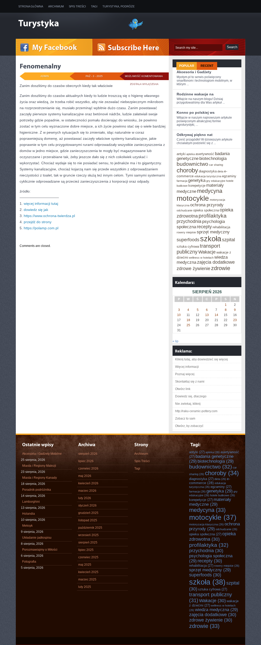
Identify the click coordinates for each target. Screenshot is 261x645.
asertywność (204, 154)
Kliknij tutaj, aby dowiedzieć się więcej (201, 359)
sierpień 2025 (87, 542)
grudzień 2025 (88, 513)
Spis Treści (77, 6)
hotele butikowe (222, 495)
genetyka (196, 180)
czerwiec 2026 (88, 468)
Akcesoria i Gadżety (194, 72)
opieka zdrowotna (212, 536)
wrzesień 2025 (88, 535)
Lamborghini (31, 501)
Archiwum (56, 6)
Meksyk (27, 525)
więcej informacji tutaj (41, 203)
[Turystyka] (69, 23)
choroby (187, 170)
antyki (181, 154)
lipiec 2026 (86, 461)
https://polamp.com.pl (41, 228)
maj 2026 (84, 476)
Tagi (94, 6)
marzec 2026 (87, 490)
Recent (207, 66)
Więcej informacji (187, 367)
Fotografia (29, 561)
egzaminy (229, 176)
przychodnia (189, 221)
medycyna (209, 191)
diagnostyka (208, 171)
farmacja (182, 180)
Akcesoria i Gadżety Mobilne (42, 454)
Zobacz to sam (185, 418)
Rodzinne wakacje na (195, 94)
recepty (204, 226)
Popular (186, 66)
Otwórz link (182, 389)
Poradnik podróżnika (36, 489)
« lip (175, 341)
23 (235, 320)
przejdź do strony (37, 222)
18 (188, 320)
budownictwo (192, 164)
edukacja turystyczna (207, 176)
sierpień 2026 (87, 454)
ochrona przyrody (207, 205)
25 (188, 325)
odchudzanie (184, 210)
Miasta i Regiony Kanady (39, 477)
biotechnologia (213, 158)
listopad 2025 (87, 520)
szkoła (210, 238)
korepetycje (196, 185)
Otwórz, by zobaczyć (189, 426)
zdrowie (220, 268)
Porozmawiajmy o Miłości (39, 549)
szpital (228, 239)
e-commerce (209, 481)
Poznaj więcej (184, 374)
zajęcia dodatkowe (216, 262)
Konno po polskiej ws (196, 112)
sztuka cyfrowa (188, 246)
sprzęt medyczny (213, 232)
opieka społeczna (206, 210)
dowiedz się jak (36, 210)
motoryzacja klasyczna (206, 524)
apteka (190, 154)
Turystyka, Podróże (118, 6)
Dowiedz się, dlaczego (190, 396)
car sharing (216, 164)
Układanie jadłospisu (36, 537)
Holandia (28, 513)
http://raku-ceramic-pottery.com (196, 411)
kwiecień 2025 (88, 572)
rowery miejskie (186, 232)
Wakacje (207, 252)
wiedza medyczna (216, 609)
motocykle (193, 198)
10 (179, 315)
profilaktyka (213, 216)
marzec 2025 (87, 579)
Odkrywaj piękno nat (195, 135)
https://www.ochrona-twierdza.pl (49, 216)
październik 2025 (90, 527)
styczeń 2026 (87, 505)
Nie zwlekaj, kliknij (188, 404)
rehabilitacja (221, 227)
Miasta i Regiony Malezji (39, 465)
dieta (220, 171)
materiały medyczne (210, 502)
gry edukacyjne (215, 180)
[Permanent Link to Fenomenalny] (40, 66)
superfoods (188, 239)
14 (216, 315)
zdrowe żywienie (193, 268)
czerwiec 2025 (88, 557)
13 (207, 315)
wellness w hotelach (201, 257)
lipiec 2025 (86, 550)
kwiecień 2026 (88, 483)
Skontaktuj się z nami (189, 381)
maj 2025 (84, 564)
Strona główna (30, 6)
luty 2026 (84, 498)
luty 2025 (84, 587)
